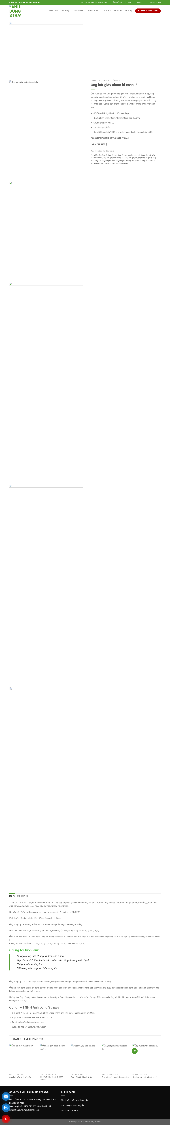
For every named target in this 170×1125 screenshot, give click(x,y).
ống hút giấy (122, 155)
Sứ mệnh (118, 11)
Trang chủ (52, 11)
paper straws (99, 163)
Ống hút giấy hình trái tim (81, 1077)
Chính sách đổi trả (69, 1110)
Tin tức (107, 11)
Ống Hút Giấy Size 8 (111, 81)
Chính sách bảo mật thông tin (74, 1100)
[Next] (161, 1065)
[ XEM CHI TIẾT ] (99, 144)
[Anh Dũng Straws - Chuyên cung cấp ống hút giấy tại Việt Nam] (15, 11)
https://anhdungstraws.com (33, 1027)
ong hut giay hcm (108, 161)
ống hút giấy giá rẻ (145, 158)
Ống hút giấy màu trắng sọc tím (115, 1077)
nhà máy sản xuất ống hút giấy (105, 155)
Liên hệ (128, 11)
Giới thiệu (65, 11)
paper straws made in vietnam (116, 163)
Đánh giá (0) (22, 896)
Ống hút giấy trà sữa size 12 (145, 1077)
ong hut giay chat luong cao (114, 158)
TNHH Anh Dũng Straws (41, 1007)
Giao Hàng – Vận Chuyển (72, 1105)
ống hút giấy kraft (135, 161)
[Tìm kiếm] (43, 10)
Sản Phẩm (78, 11)
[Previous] (9, 1065)
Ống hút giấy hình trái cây (20, 1077)
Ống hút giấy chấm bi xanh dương (51, 1078)
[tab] (12, 896)
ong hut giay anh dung (136, 155)
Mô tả (12, 896)
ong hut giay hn (122, 161)
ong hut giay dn (131, 158)
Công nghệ (93, 11)
